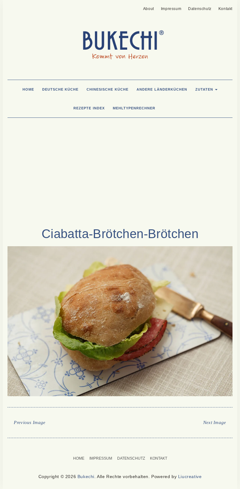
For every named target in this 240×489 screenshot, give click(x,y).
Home (28, 89)
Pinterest (11, 7)
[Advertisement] (120, 175)
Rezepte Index (89, 108)
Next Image (214, 422)
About (148, 9)
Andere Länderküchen (162, 89)
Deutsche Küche (60, 89)
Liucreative (190, 476)
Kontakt (225, 9)
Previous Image (29, 422)
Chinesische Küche (107, 89)
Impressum (171, 9)
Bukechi (86, 476)
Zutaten (205, 89)
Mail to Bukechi (21, 7)
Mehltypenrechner (134, 108)
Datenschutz (200, 9)
